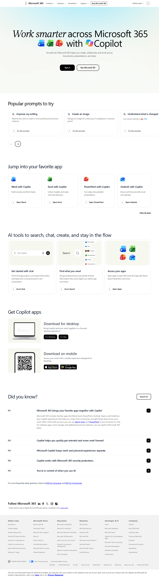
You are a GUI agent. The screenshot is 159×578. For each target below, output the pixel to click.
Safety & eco (108, 565)
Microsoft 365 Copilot (86, 548)
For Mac (63, 337)
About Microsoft (134, 528)
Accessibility (132, 548)
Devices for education (64, 528)
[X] (47, 504)
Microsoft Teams (85, 544)
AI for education (62, 554)
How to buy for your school (66, 540)
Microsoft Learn (110, 532)
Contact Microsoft (64, 565)
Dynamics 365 (84, 532)
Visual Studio (109, 554)
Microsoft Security (85, 528)
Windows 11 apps (13, 552)
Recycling (118, 565)
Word (77, 422)
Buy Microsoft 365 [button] (88, 68)
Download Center (39, 528)
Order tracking (38, 540)
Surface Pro (12, 524)
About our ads (129, 565)
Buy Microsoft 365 (99, 3)
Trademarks (96, 565)
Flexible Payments (39, 552)
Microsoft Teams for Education (67, 532)
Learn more (64, 508)
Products (49, 3)
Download (72, 3)
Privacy (75, 565)
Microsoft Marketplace (112, 546)
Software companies (111, 550)
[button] (25, 191)
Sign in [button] (67, 68)
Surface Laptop (13, 528)
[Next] (18, 144)
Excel (83, 422)
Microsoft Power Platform (88, 540)
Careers (131, 524)
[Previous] (11, 144)
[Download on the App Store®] (51, 367)
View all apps (145, 213)
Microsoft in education (64, 524)
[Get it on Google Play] (68, 367)
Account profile (38, 524)
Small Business (84, 552)
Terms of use (85, 565)
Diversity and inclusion (136, 544)
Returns (35, 536)
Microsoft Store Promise (41, 548)
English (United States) (19, 561)
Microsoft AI (83, 524)
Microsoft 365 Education (65, 536)
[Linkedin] (39, 504)
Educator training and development (64, 545)
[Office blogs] (56, 504)
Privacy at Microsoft (135, 536)
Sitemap (52, 565)
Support (83, 3)
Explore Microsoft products (17, 548)
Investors (132, 540)
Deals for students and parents (67, 550)
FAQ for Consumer (53, 483)
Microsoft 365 (84, 536)
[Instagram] (52, 504)
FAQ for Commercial (73, 483)
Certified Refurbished (40, 544)
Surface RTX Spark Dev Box (16, 536)
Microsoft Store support (41, 532)
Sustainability (133, 552)
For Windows (50, 337)
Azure (107, 524)
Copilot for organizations (16, 540)
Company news (134, 532)
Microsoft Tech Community (113, 542)
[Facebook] (43, 504)
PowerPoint (94, 422)
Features (60, 3)
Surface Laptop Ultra (14, 532)
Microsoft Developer (111, 528)
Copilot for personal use (16, 544)
